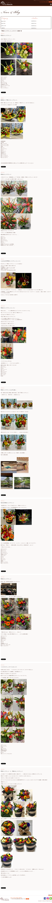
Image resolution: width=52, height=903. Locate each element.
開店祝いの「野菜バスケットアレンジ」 (9, 100)
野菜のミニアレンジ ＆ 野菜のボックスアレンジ (12, 771)
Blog (2, 21)
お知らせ (2, 25)
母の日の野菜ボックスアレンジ (7, 502)
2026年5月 (33, 28)
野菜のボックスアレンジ (6, 35)
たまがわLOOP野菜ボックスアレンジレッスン (11, 261)
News (2, 23)
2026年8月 (33, 21)
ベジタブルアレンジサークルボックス (9, 666)
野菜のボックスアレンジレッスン (8, 307)
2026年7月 (33, 23)
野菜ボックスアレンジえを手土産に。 (9, 389)
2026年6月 (33, 25)
